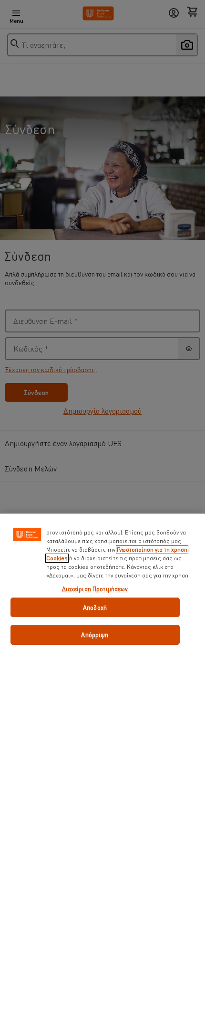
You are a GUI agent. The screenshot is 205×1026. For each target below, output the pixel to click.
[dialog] (102, 769)
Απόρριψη (94, 635)
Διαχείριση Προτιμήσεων (95, 589)
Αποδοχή (95, 607)
